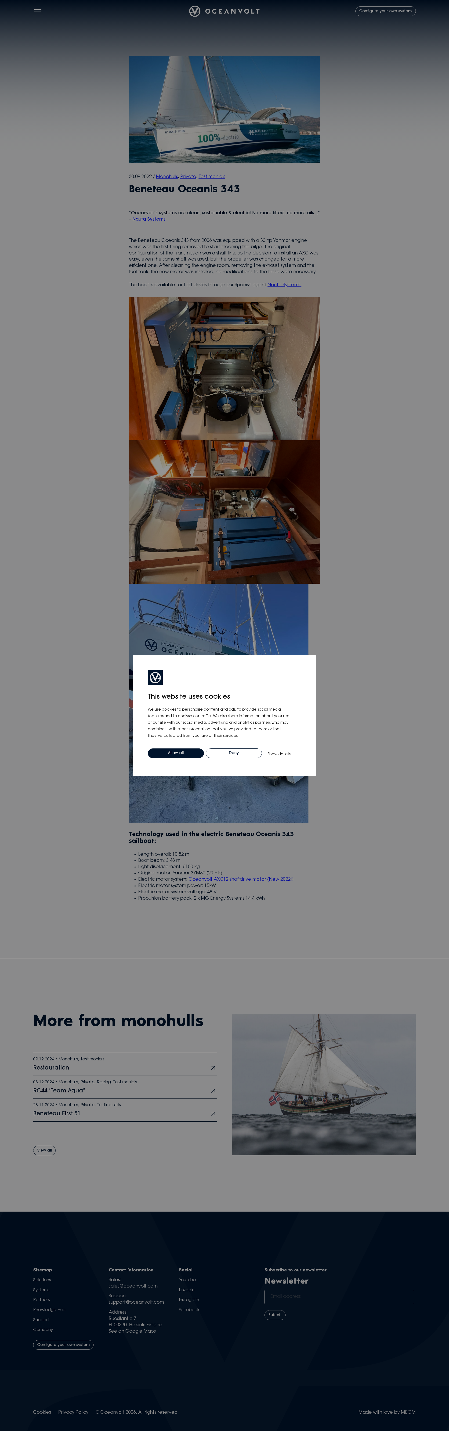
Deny (234, 753)
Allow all (176, 753)
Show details (279, 754)
